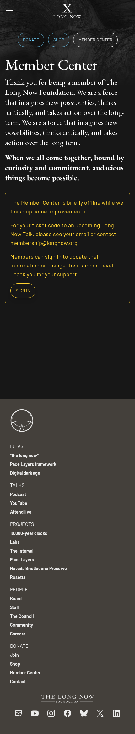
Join (14, 655)
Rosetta (17, 577)
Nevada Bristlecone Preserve (38, 568)
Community (21, 625)
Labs (14, 542)
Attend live (20, 512)
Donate (31, 39)
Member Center (95, 39)
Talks (17, 485)
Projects (22, 524)
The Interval (21, 550)
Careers (17, 633)
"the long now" (24, 455)
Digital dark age (25, 473)
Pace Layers (22, 559)
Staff (14, 607)
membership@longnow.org (44, 242)
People (19, 589)
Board (16, 598)
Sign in (23, 290)
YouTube (18, 503)
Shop (58, 39)
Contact (18, 681)
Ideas (16, 446)
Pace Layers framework (33, 464)
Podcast (18, 494)
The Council (22, 616)
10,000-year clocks (28, 533)
